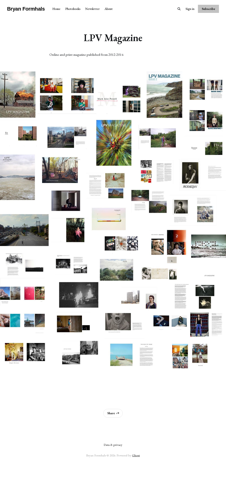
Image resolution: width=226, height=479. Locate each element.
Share (111, 413)
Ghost (136, 455)
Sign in (190, 9)
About (109, 9)
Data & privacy (113, 445)
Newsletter (92, 9)
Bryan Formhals (26, 8)
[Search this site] (179, 8)
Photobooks (72, 9)
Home (56, 9)
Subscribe (208, 9)
